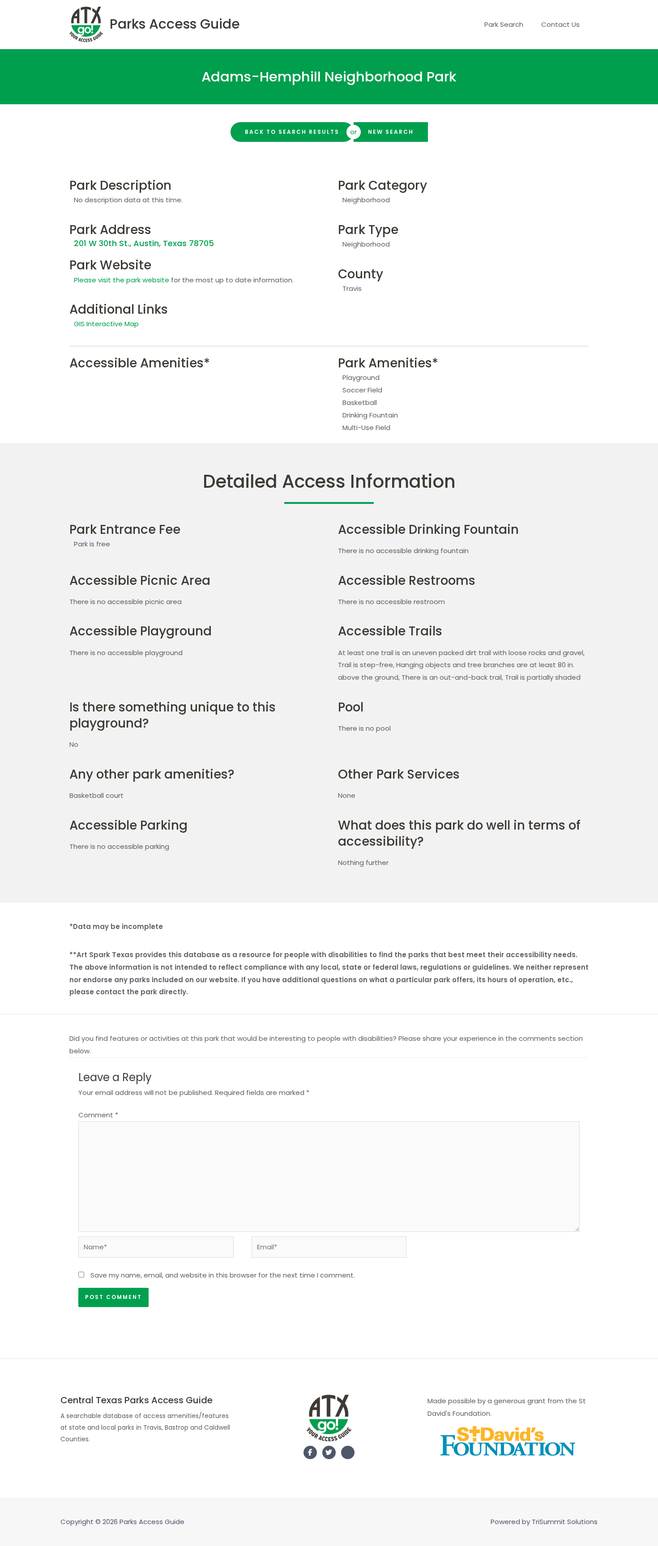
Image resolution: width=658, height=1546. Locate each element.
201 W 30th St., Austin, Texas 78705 (144, 243)
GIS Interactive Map (106, 323)
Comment (98, 1115)
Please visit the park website (121, 280)
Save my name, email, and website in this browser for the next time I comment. (222, 1275)
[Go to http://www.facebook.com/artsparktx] (310, 1452)
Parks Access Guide (175, 24)
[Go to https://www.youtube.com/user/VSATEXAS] (348, 1454)
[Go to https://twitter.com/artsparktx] (329, 1452)
